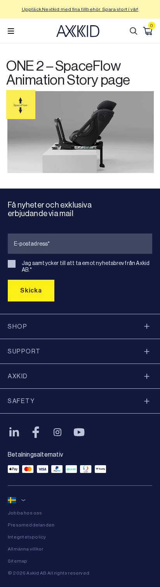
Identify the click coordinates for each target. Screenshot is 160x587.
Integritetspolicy (27, 537)
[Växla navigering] (11, 31)
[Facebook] (36, 432)
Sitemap (17, 561)
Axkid (18, 376)
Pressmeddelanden (31, 525)
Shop (17, 326)
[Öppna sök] (133, 31)
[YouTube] (79, 432)
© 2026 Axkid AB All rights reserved (48, 573)
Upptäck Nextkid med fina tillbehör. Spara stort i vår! (80, 9)
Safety (21, 401)
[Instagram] (57, 432)
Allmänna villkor (25, 549)
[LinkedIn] (14, 432)
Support (24, 351)
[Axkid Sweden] (78, 31)
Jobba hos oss (25, 513)
